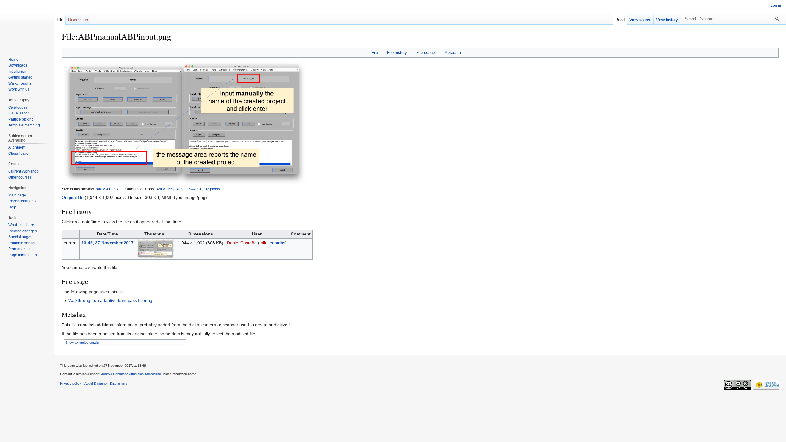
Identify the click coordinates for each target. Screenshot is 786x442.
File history (397, 52)
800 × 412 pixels (109, 189)
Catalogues (18, 107)
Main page (17, 195)
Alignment (16, 147)
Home (13, 59)
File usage (425, 52)
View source (640, 19)
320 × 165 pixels (169, 189)
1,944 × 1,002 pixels (203, 189)
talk (262, 242)
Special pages (20, 237)
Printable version (22, 243)
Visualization (19, 113)
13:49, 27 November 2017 (107, 242)
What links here (21, 225)
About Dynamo (95, 383)
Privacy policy (70, 383)
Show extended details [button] (82, 342)
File (375, 52)
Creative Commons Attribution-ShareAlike (130, 374)
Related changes (22, 231)
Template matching (24, 125)
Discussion (78, 19)
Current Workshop (23, 171)
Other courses (20, 177)
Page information (22, 255)
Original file (73, 197)
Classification (19, 153)
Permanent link (20, 249)
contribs (277, 242)
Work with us (18, 89)
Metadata (452, 52)
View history (667, 19)
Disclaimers (118, 383)
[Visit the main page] (27, 24)
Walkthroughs (19, 83)
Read (620, 19)
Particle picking (21, 119)
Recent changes (22, 201)
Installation (17, 71)
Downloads (17, 65)
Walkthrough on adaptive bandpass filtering (110, 300)
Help (12, 207)
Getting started (20, 77)
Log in (776, 5)
